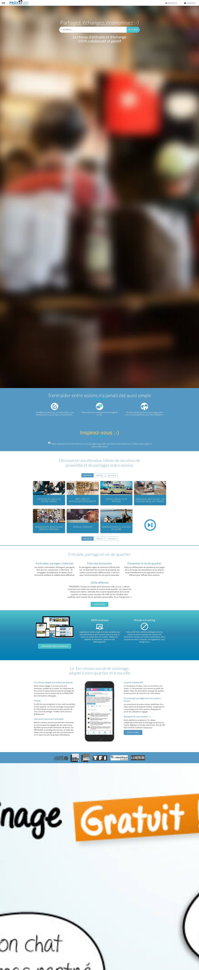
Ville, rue (61, 29)
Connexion (190, 3)
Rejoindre (133, 29)
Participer (99, 604)
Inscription (172, 3)
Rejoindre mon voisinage (54, 646)
